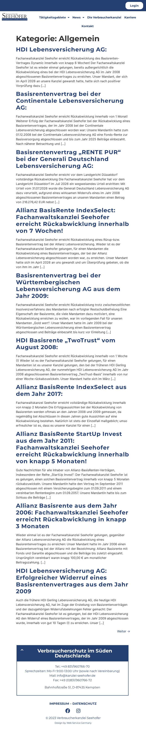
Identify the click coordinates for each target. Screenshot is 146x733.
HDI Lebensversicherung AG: (61, 49)
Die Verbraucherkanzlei (104, 17)
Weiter (123, 631)
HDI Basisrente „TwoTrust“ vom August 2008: (65, 344)
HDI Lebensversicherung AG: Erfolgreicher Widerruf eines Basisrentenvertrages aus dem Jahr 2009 (72, 581)
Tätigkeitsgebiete (52, 17)
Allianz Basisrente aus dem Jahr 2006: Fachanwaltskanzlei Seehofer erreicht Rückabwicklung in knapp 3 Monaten (72, 516)
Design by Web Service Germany (73, 722)
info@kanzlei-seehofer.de (76, 675)
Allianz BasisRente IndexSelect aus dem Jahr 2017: (71, 390)
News (76, 17)
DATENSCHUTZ (84, 703)
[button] (72, 653)
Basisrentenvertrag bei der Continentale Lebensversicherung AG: (70, 100)
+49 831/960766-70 (75, 666)
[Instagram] (78, 711)
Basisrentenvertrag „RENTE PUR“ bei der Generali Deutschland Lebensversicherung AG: (68, 159)
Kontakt (88, 26)
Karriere (130, 17)
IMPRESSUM (59, 703)
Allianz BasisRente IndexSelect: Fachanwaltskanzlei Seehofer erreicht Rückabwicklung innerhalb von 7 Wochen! (72, 220)
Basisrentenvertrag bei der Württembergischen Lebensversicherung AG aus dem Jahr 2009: (68, 285)
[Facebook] (68, 711)
